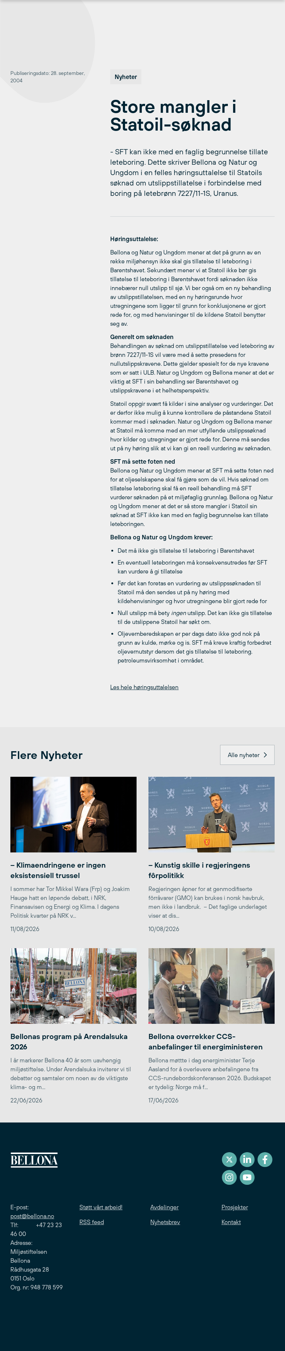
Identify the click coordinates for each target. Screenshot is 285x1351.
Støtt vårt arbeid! (100, 1207)
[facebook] (265, 1159)
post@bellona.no (32, 1216)
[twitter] (229, 1159)
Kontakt (231, 1222)
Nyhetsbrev (165, 1222)
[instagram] (229, 1177)
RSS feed (91, 1222)
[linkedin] (247, 1159)
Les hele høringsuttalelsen (144, 687)
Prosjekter (235, 1207)
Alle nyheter (243, 755)
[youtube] (247, 1177)
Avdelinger (164, 1207)
